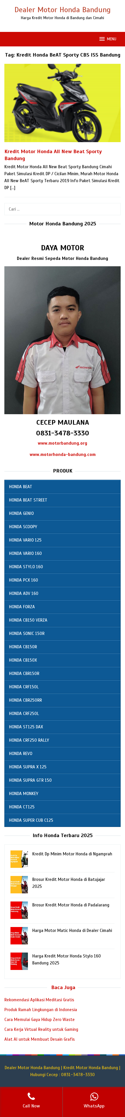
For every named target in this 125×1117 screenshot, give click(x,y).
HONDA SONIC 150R (26, 633)
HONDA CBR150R (24, 673)
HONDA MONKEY (23, 793)
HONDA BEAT (20, 486)
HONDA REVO (20, 753)
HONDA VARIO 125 (25, 540)
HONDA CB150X (23, 660)
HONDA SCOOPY (23, 526)
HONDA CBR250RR (25, 700)
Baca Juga (63, 987)
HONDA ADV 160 (23, 593)
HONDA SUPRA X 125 (28, 767)
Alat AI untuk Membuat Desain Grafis (39, 1039)
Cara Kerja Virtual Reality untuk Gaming (41, 1029)
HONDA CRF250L (24, 713)
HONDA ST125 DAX (26, 726)
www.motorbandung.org (62, 443)
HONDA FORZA (22, 606)
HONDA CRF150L (24, 686)
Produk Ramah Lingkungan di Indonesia (40, 1009)
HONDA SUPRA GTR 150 (30, 780)
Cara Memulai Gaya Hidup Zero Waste (39, 1019)
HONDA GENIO (21, 513)
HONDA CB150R (23, 646)
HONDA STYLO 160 (26, 566)
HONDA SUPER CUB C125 (31, 820)
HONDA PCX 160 (23, 580)
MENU (111, 39)
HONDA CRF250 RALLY (29, 740)
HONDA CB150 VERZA (28, 620)
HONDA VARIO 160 (25, 553)
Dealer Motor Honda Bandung (63, 10)
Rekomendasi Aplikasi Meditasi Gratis (39, 999)
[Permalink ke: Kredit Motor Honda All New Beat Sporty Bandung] (62, 105)
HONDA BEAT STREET (28, 500)
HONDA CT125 (22, 807)
